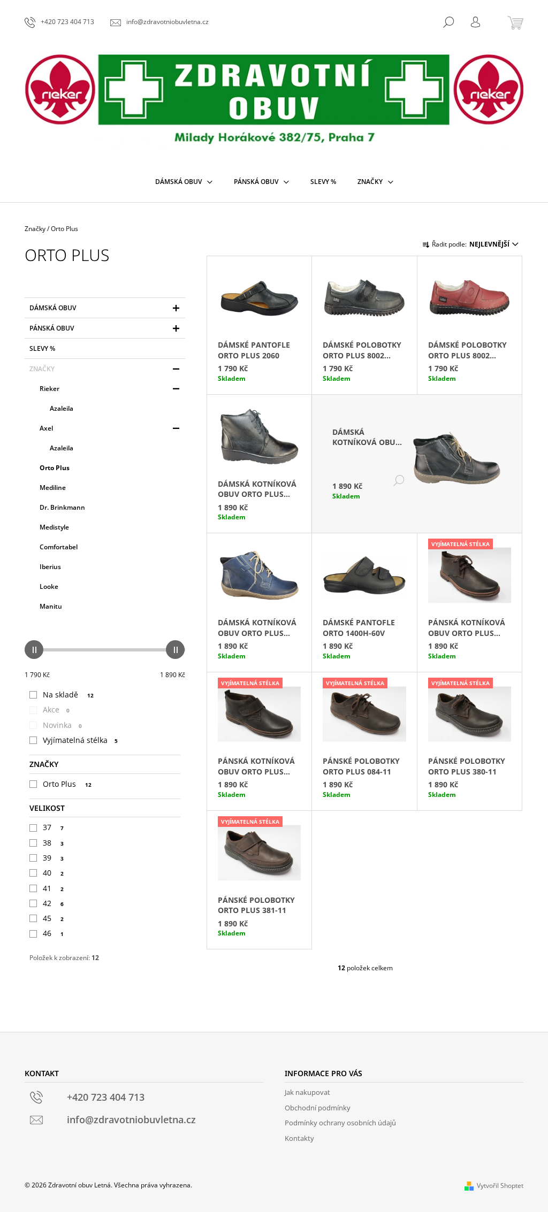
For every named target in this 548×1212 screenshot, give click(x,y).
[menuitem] (183, 181)
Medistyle (54, 527)
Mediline (53, 487)
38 (53, 843)
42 (53, 903)
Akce (56, 709)
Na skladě (68, 694)
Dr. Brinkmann (62, 507)
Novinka (62, 725)
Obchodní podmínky (318, 1108)
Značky (42, 368)
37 (53, 827)
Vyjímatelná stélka (80, 740)
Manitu (51, 606)
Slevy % (42, 348)
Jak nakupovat (307, 1092)
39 (53, 858)
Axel (46, 428)
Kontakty (299, 1138)
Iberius (50, 566)
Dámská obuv (52, 307)
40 (53, 873)
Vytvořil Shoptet (500, 1185)
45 (53, 918)
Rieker (49, 388)
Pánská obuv (51, 328)
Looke (49, 586)
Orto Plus (55, 467)
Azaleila (61, 408)
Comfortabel (59, 546)
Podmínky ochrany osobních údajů (340, 1122)
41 (53, 888)
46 (53, 933)
